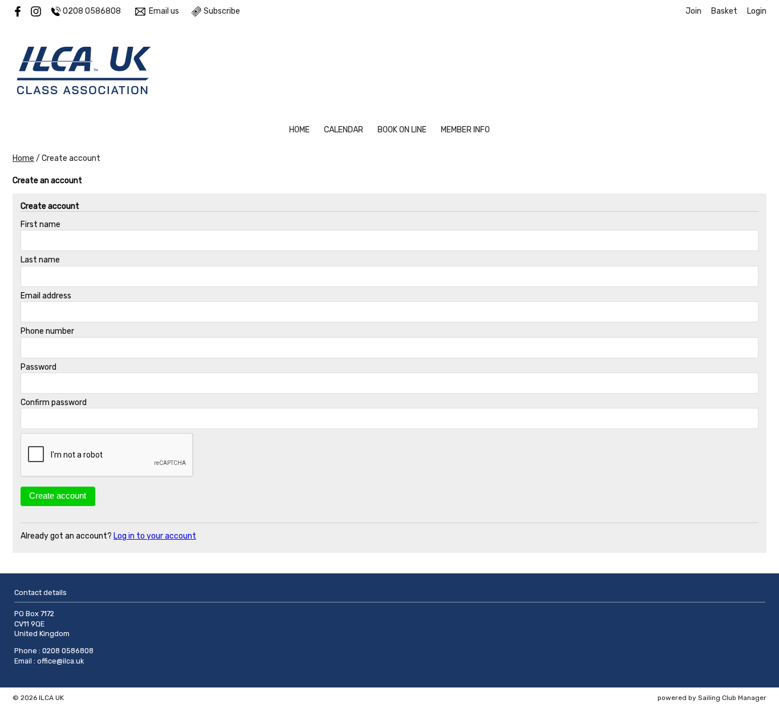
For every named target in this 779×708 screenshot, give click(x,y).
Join (693, 11)
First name (40, 224)
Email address (46, 296)
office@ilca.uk (60, 661)
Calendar (343, 130)
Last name (40, 260)
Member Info (465, 130)
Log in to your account (154, 536)
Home (299, 130)
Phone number (47, 331)
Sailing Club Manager (732, 698)
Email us (164, 11)
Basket (724, 11)
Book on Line (402, 130)
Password (38, 367)
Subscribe (222, 11)
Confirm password (54, 402)
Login (756, 11)
